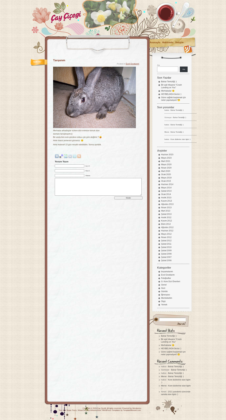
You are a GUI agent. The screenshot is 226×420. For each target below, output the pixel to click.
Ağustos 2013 (167, 204)
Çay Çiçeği (101, 408)
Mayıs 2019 (166, 178)
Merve (166, 132)
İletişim (179, 42)
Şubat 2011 (166, 244)
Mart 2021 (165, 161)
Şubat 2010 (166, 247)
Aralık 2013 (166, 197)
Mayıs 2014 (166, 188)
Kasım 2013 (166, 201)
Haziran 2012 (167, 231)
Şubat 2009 (166, 250)
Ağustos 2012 (167, 227)
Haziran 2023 (167, 154)
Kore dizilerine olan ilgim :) (180, 139)
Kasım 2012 (166, 221)
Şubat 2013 (166, 214)
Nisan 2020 (166, 168)
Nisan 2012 (166, 237)
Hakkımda (167, 42)
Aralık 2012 (166, 217)
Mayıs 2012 (166, 234)
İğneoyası (165, 295)
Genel (164, 285)
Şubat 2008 (166, 254)
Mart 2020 (165, 171)
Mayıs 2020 (166, 164)
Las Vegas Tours (70, 410)
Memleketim (166, 298)
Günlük (164, 291)
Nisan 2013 (166, 207)
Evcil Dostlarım (132, 64)
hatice (166, 110)
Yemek (164, 304)
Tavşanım (59, 60)
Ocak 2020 (166, 174)
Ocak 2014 (166, 194)
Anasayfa (155, 42)
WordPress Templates (111, 410)
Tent (60, 410)
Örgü (163, 301)
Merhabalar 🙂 (168, 91)
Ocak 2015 (166, 181)
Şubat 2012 (166, 240)
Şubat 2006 (166, 260)
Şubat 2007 (166, 257)
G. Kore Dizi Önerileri (170, 281)
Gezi (163, 288)
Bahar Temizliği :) (169, 81)
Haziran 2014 (167, 184)
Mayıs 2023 (166, 158)
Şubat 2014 (166, 191)
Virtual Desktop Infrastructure (89, 410)
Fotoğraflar (166, 278)
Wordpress (136, 408)
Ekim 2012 (166, 224)
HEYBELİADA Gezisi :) (171, 94)
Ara (158, 65)
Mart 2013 (165, 211)
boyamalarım (167, 271)
